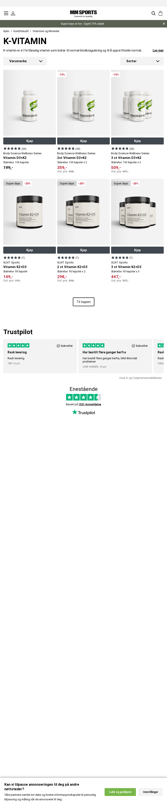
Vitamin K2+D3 (15, 267)
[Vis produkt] (12, 148)
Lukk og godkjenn (120, 792)
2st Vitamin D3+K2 (72, 158)
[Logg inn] (13, 13)
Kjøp (29, 141)
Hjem (6, 31)
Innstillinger (150, 792)
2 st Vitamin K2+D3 (72, 267)
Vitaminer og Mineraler (46, 31)
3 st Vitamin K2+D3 (126, 267)
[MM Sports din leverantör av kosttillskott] (83, 13)
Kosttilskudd (20, 31)
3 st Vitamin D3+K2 (126, 158)
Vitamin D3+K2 (15, 158)
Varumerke (18, 61)
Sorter (131, 61)
